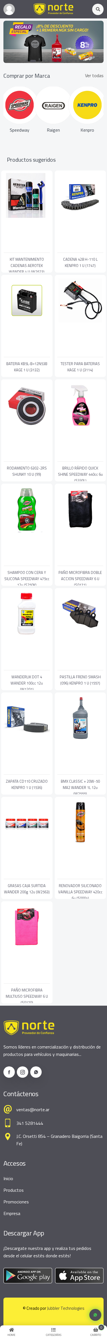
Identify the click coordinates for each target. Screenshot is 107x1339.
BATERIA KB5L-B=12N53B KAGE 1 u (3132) (26, 367)
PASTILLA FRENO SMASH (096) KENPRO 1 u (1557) (80, 680)
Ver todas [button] (94, 75)
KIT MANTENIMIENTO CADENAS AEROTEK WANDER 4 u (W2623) (27, 265)
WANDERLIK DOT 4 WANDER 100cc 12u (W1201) (27, 683)
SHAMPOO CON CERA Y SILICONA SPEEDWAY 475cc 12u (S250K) (26, 579)
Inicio (8, 1178)
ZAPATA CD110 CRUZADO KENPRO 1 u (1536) (27, 784)
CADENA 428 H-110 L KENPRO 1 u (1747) (80, 262)
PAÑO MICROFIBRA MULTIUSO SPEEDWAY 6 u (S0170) (27, 996)
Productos (13, 1190)
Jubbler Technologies (65, 1308)
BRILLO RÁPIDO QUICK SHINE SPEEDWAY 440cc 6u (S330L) (80, 474)
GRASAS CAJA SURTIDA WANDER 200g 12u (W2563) (27, 889)
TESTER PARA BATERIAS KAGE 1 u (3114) (80, 367)
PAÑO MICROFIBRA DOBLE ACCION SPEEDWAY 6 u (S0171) (80, 579)
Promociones (16, 1201)
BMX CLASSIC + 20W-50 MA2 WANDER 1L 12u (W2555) (80, 787)
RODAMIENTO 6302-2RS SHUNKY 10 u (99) (27, 471)
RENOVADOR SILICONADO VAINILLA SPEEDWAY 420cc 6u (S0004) (80, 892)
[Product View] (27, 246)
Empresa (11, 1213)
